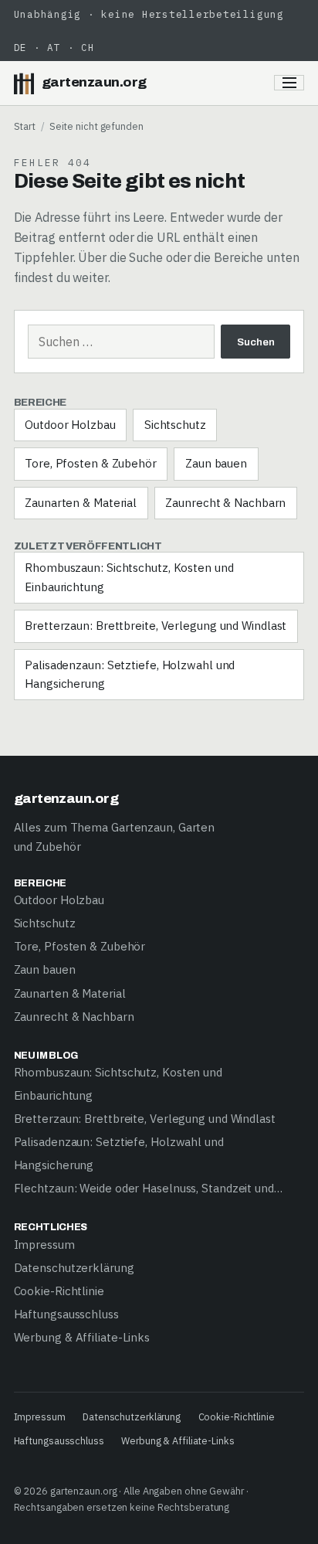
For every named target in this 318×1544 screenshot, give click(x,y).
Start (25, 126)
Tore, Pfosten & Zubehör (91, 463)
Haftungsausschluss (66, 1314)
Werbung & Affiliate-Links (82, 1337)
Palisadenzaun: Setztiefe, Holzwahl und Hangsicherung (130, 674)
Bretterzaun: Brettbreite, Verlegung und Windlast (155, 625)
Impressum (44, 1244)
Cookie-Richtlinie (59, 1291)
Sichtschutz (175, 424)
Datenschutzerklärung (74, 1267)
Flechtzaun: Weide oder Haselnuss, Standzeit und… (148, 1188)
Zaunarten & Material (81, 502)
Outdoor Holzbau (70, 424)
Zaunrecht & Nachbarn (225, 502)
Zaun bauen (216, 463)
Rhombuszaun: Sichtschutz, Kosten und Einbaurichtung (129, 576)
